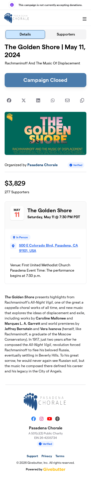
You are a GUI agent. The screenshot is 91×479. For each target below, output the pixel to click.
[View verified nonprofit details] (76, 165)
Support (32, 456)
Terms (59, 456)
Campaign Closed (45, 80)
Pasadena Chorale (42, 165)
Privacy (47, 456)
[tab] (25, 34)
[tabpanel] (46, 210)
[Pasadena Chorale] (17, 17)
